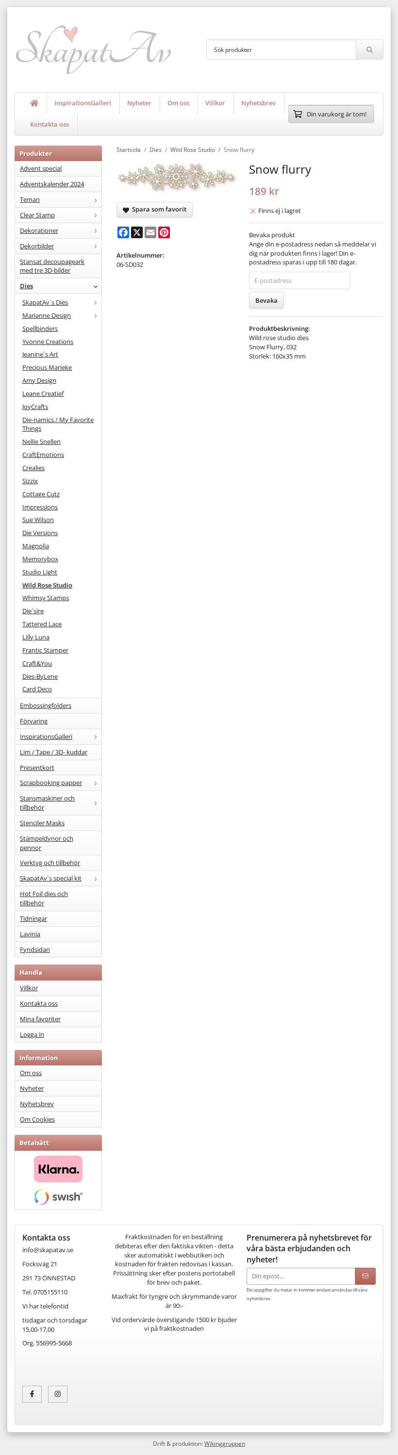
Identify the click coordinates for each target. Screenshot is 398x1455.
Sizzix (30, 480)
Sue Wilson (38, 519)
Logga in (32, 1034)
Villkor (215, 102)
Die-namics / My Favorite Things (58, 424)
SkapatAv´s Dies (45, 302)
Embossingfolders (45, 705)
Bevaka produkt (272, 234)
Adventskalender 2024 (52, 184)
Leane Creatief (43, 393)
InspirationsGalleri (82, 102)
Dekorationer (39, 230)
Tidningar (33, 918)
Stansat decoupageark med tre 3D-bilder (52, 266)
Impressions (40, 507)
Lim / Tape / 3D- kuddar (53, 752)
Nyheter (139, 102)
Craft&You (37, 663)
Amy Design (39, 380)
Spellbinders (40, 328)
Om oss (178, 102)
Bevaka (266, 300)
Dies (26, 285)
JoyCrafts (35, 406)
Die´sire (33, 610)
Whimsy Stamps (45, 597)
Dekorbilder (37, 246)
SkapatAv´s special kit (51, 878)
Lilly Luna (36, 637)
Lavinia (30, 934)
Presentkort (37, 767)
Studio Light (39, 572)
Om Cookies (37, 1119)
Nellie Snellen (41, 441)
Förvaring (34, 721)
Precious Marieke (47, 367)
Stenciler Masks (42, 822)
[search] (369, 49)
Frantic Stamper (45, 650)
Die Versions (40, 532)
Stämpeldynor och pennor (46, 843)
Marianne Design (46, 315)
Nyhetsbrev (258, 102)
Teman (30, 199)
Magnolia (35, 545)
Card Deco (37, 689)
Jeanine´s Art (40, 354)
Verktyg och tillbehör (50, 862)
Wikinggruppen (224, 1443)
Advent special (41, 168)
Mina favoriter (40, 1018)
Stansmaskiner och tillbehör (47, 803)
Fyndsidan (35, 949)
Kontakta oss (49, 124)
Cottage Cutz (41, 494)
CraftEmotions (43, 454)
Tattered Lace (42, 624)
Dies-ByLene (40, 676)
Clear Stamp (37, 215)
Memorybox (40, 559)
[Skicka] (365, 1276)
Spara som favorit (157, 209)
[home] (34, 103)
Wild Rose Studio (47, 585)
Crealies (33, 467)
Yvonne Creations (47, 341)
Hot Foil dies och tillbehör (44, 898)
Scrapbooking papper (51, 782)
